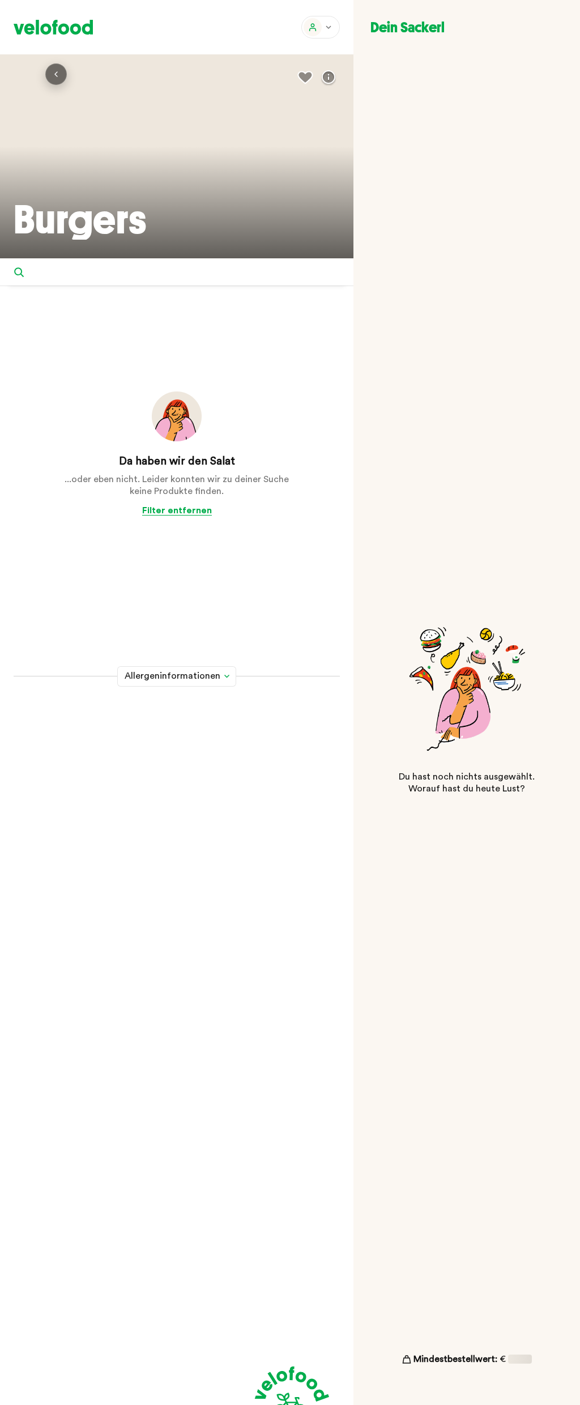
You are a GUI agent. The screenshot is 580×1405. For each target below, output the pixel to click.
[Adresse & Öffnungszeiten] (328, 77)
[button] (320, 27)
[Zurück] (56, 74)
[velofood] (53, 27)
